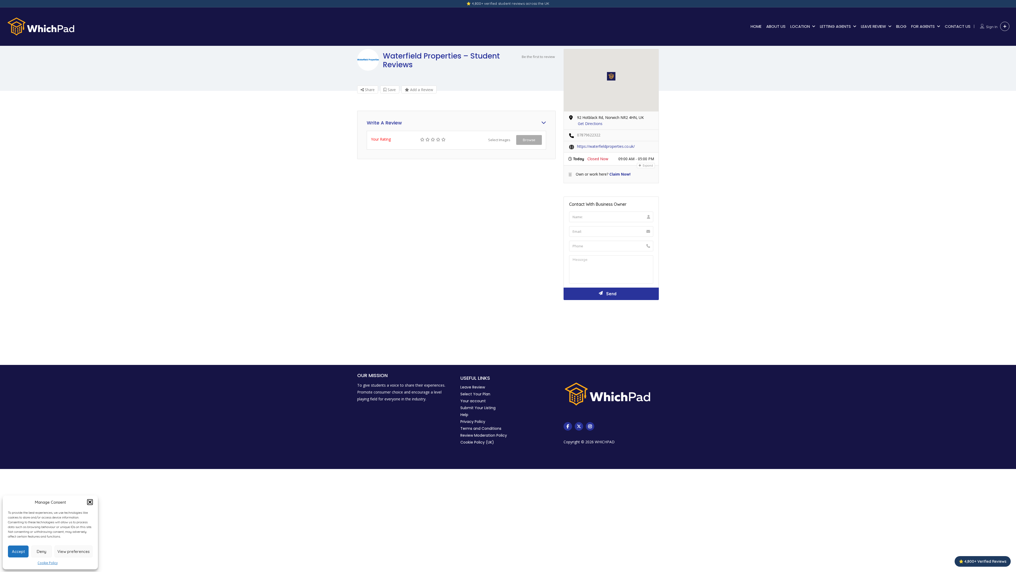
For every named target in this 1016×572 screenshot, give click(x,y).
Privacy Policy (472, 421)
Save (391, 89)
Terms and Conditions (480, 428)
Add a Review (421, 89)
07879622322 (588, 134)
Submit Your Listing (478, 407)
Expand (647, 165)
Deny (41, 551)
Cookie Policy (48, 563)
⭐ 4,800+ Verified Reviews (982, 561)
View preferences (73, 551)
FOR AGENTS (923, 26)
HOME (756, 26)
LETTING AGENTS (835, 26)
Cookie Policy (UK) (477, 442)
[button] (90, 502)
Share (369, 89)
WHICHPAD (605, 441)
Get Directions (590, 123)
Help (464, 414)
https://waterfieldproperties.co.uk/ (606, 146)
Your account (473, 401)
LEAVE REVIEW (873, 26)
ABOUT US (776, 26)
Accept (18, 551)
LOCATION (800, 26)
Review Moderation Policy (483, 435)
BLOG (901, 26)
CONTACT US (957, 26)
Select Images (499, 139)
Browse (529, 140)
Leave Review (472, 387)
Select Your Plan (475, 394)
